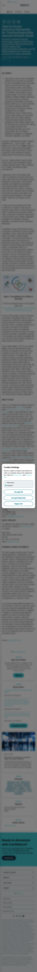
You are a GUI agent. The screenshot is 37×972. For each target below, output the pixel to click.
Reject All (18, 504)
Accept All (18, 492)
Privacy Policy (18, 475)
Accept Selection (18, 498)
